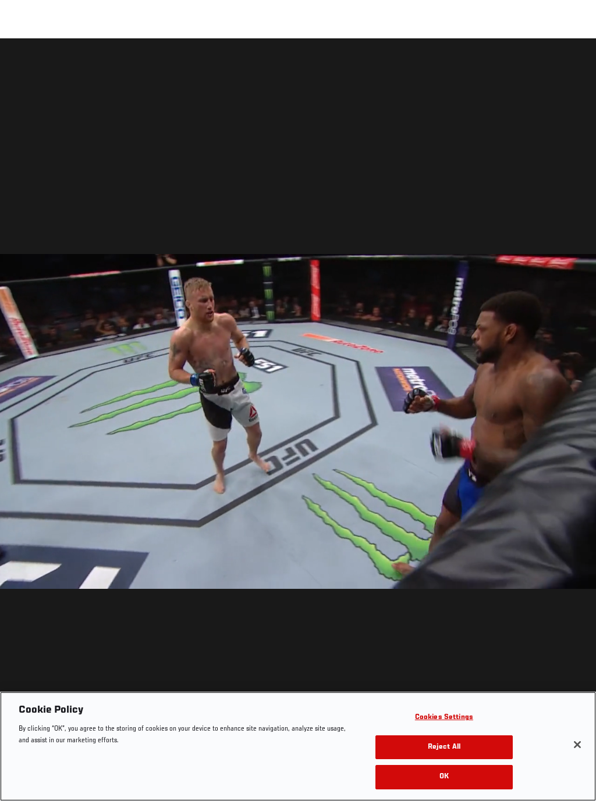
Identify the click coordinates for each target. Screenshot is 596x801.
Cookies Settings (444, 717)
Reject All (444, 747)
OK (444, 777)
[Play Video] (298, 422)
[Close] (577, 744)
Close (574, 62)
